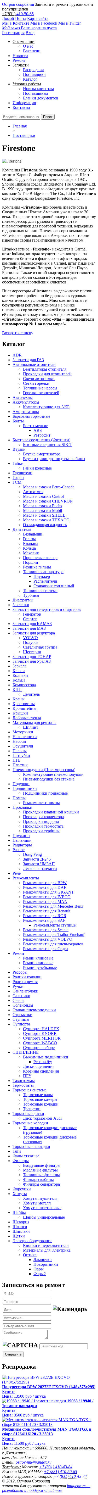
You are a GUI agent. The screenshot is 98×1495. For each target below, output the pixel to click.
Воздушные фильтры (41, 1165)
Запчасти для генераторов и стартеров (47, 609)
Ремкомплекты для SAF (44, 920)
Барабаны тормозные (31, 416)
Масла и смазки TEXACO (46, 520)
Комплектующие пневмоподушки (53, 774)
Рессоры (20, 972)
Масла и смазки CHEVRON (48, 501)
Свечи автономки (39, 378)
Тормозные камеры (40, 1099)
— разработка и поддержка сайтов (46, 1488)
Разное (19, 849)
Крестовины (24, 703)
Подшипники (25, 788)
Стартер (30, 619)
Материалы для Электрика (47, 1250)
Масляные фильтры (40, 1170)
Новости (20, 55)
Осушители (23, 746)
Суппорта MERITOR (42, 1038)
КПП (17, 689)
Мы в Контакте (15, 23)
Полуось (30, 642)
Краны (19, 699)
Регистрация (13, 32)
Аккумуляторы (26, 402)
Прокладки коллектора (43, 817)
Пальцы (20, 751)
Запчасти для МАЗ (29, 628)
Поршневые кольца (40, 557)
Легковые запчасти (40, 868)
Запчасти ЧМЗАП (39, 864)
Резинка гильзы (37, 567)
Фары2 (39, 1273)
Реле (17, 873)
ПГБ (16, 760)
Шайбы (19, 1212)
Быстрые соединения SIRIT (47, 444)
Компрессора (24, 685)
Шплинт (30, 727)
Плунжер (41, 576)
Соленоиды (23, 1005)
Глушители (22, 473)
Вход (30, 32)
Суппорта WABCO (40, 1043)
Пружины (21, 835)
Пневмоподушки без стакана (48, 779)
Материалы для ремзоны (34, 722)
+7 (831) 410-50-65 (60, 1471)
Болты (18, 421)
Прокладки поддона (41, 821)
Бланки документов (40, 98)
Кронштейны (24, 708)
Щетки (19, 1236)
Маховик (31, 553)
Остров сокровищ (18, 4)
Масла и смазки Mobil (42, 510)
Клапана (30, 543)
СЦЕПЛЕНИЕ (26, 1052)
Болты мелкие (35, 425)
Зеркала (19, 666)
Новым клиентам (38, 88)
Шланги (20, 1226)
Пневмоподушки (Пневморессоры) (44, 769)
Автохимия (33, 491)
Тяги (17, 1151)
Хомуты (20, 1193)
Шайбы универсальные (44, 1217)
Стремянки (22, 1014)
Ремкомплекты (26, 878)
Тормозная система (30, 1090)
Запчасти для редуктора (34, 633)
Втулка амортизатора (42, 454)
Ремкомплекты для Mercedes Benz (53, 906)
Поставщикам (35, 93)
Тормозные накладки (31, 1146)
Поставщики (34, 74)
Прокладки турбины (41, 831)
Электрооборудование (32, 1241)
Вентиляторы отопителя (44, 369)
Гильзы (29, 539)
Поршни (30, 562)
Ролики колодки (27, 977)
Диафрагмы (23, 600)
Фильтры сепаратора (41, 1184)
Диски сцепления (38, 1066)
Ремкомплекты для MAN (45, 901)
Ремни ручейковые (40, 967)
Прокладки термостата (43, 826)
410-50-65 (25, 14)
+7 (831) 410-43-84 (55, 1467)
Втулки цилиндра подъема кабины (54, 458)
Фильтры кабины (38, 1179)
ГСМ (17, 482)
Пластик (20, 765)
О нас (28, 46)
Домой (8, 18)
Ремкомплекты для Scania (45, 930)
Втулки (19, 449)
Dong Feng (32, 854)
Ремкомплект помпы (41, 802)
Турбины (31, 595)
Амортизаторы (26, 411)
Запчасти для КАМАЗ (32, 623)
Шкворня (21, 1222)
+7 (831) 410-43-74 (70, 1476)
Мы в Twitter (69, 23)
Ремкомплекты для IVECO (47, 897)
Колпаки (20, 675)
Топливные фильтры (41, 1175)
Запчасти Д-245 (37, 859)
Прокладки (22, 807)
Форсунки (22, 1189)
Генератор (32, 614)
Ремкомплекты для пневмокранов (53, 944)
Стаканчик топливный (53, 586)
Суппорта (21, 1024)
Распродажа (33, 70)
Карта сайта (37, 18)
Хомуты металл (37, 1203)
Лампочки (42, 1259)
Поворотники (45, 1264)
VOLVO (30, 637)
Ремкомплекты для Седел (45, 948)
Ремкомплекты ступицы (55, 925)
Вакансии (32, 51)
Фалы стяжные (26, 1156)
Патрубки (21, 755)
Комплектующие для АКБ (46, 407)
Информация (24, 103)
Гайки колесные (37, 468)
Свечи (18, 1000)
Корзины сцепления (41, 1071)
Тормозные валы (38, 1094)
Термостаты (23, 1085)
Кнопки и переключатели (46, 1245)
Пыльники (22, 840)
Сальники (21, 996)
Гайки (18, 463)
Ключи (19, 670)
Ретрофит (41, 435)
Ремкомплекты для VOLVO (47, 939)
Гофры (18, 477)
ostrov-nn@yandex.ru (33, 1462)
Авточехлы (23, 397)
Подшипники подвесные (45, 793)
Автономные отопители (34, 364)
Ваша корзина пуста (29, 28)
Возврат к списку (17, 333)
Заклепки (21, 605)
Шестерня (32, 652)
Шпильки (21, 1231)
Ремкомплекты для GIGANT (48, 892)
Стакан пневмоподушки (34, 1010)
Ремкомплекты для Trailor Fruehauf (53, 934)
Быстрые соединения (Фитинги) (41, 440)
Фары (38, 1269)
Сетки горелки (36, 383)
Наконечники (25, 736)
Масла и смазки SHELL (44, 515)
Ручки (18, 986)
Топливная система (40, 590)
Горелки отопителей (41, 393)
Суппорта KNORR (40, 1033)
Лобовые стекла (27, 718)
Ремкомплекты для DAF (44, 887)
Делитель (31, 694)
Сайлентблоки (25, 991)
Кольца (29, 548)
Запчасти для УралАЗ (32, 661)
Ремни (18, 953)
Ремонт (19, 60)
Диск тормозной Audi (42, 1118)
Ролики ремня (25, 981)
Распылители (45, 581)
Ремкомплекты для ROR (44, 915)
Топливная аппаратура (43, 572)
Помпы (19, 798)
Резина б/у (42, 1061)
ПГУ (27, 1076)
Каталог (30, 79)
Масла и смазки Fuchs (42, 506)
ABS (37, 430)
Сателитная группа (40, 647)
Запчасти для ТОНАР (32, 656)
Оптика (30, 1255)
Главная (20, 126)
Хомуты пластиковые (42, 1208)
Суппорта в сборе (39, 1047)
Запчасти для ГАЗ (28, 360)
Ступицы (21, 1019)
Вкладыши (32, 534)
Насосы (19, 741)
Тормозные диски (28, 1113)
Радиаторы (22, 845)
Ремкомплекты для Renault (46, 911)
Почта (20, 18)
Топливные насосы (40, 388)
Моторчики (23, 732)
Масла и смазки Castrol (43, 496)
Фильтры (21, 1160)
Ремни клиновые (38, 958)
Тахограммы (24, 1080)
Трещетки (32, 1109)
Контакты (21, 107)
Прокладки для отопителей (47, 374)
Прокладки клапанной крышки (51, 812)
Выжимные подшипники (45, 1057)
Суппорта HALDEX (41, 1029)
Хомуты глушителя (40, 1198)
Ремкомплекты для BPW (45, 882)
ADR (17, 355)
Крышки (20, 713)
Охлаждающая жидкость (45, 524)
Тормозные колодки (41, 1104)
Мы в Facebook (43, 23)
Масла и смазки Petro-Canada (48, 487)
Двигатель (22, 529)
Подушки (21, 784)
